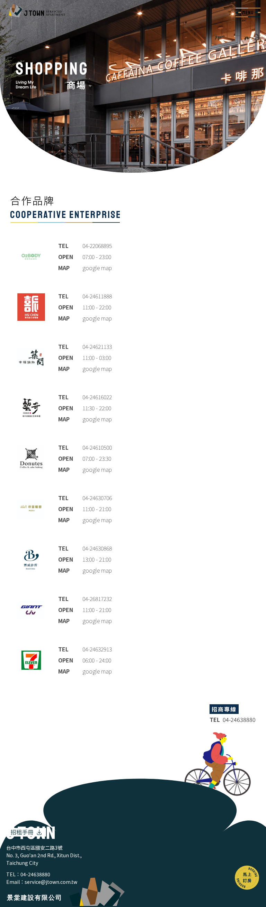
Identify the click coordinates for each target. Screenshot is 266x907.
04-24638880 (35, 874)
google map (97, 268)
